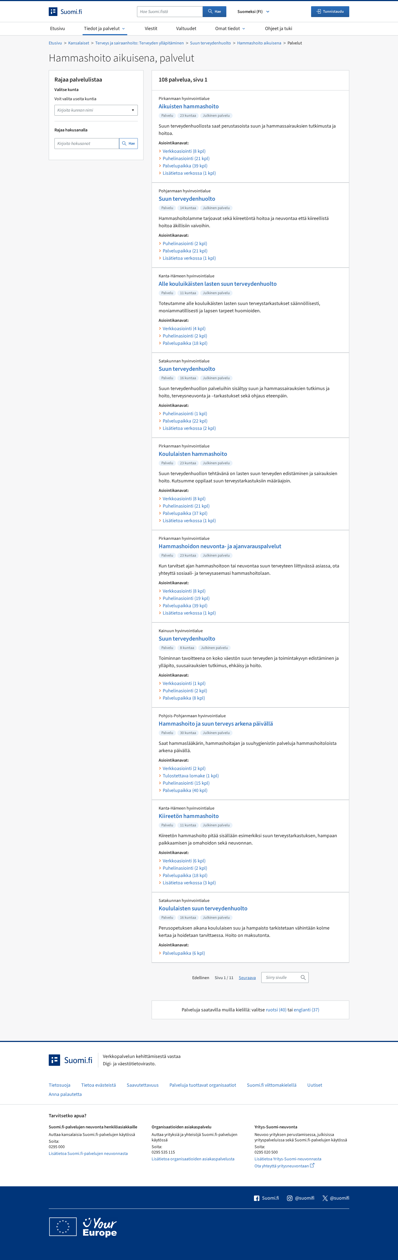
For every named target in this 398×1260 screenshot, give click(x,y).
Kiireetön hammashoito (189, 816)
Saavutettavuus (143, 1085)
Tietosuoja (59, 1085)
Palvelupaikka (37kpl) (185, 513)
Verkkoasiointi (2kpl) (184, 768)
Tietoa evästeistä (98, 1085)
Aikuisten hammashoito (189, 106)
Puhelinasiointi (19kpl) (186, 598)
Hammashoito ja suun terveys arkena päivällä (216, 723)
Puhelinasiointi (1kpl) (185, 413)
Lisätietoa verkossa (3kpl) (189, 882)
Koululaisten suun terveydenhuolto (203, 908)
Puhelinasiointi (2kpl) (185, 243)
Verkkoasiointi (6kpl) (184, 861)
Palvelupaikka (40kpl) (185, 790)
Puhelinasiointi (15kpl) (186, 783)
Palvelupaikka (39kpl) (185, 166)
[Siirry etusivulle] (70, 11)
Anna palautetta (65, 1094)
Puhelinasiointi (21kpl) (186, 158)
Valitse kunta (66, 90)
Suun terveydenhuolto (210, 43)
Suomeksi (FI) (250, 12)
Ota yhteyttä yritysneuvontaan (291, 1166)
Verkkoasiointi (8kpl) (184, 151)
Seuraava (247, 978)
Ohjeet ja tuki (278, 28)
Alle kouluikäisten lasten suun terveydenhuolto (218, 284)
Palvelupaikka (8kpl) (184, 698)
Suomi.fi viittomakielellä (271, 1085)
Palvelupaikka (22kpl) (185, 421)
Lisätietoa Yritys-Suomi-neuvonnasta (288, 1159)
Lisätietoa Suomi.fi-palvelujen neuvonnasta (88, 1153)
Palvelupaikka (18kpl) (185, 343)
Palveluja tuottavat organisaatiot (202, 1085)
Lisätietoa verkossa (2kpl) (189, 428)
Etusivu (57, 28)
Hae (218, 11)
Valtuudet (186, 28)
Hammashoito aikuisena (259, 43)
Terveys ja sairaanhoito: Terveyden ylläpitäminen (139, 43)
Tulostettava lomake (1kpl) (191, 775)
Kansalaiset (78, 43)
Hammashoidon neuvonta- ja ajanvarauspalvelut (220, 546)
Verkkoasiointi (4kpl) (184, 328)
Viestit (151, 28)
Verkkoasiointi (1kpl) (184, 683)
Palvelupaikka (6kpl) (184, 953)
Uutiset (314, 1085)
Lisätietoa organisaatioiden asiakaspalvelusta (193, 1159)
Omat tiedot (227, 28)
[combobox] (170, 11)
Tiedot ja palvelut (102, 28)
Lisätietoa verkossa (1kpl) (189, 173)
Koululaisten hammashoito (193, 454)
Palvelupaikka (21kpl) (185, 251)
